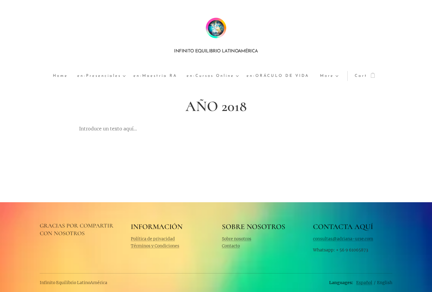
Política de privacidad (153, 238)
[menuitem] (63, 76)
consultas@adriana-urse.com (343, 238)
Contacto (231, 245)
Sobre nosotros (236, 238)
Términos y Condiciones (155, 245)
